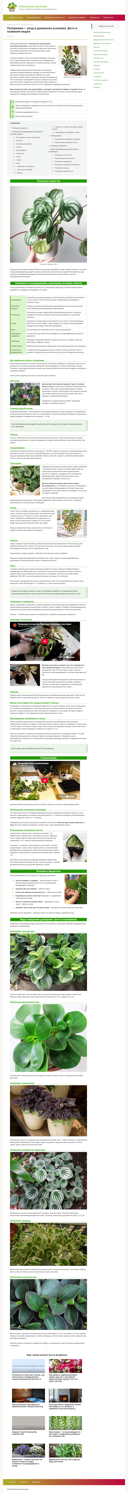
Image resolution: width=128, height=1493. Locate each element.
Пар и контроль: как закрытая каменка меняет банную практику (27, 1405)
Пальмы (97, 69)
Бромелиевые (99, 36)
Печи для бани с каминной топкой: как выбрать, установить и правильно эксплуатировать (65, 1406)
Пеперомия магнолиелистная (65, 158)
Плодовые (98, 76)
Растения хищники (101, 80)
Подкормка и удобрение (25, 166)
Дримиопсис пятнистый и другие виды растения (64, 1460)
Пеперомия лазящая (62, 168)
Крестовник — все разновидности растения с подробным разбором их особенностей (64, 1434)
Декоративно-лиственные (55, 17)
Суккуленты (98, 84)
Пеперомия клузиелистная (64, 171)
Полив (18, 157)
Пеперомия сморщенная (63, 161)
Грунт (18, 163)
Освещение (20, 153)
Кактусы (97, 47)
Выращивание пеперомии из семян (68, 132)
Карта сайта (36, 1482)
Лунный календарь (101, 62)
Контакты (12, 1482)
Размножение (56, 136)
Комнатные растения (33, 6)
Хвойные (97, 87)
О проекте (24, 1482)
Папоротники (108, 17)
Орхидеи (97, 65)
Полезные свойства (19, 128)
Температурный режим (24, 144)
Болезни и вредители (59, 146)
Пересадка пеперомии (24, 170)
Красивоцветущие (34, 17)
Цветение (19, 141)
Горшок (18, 160)
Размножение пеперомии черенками (67, 139)
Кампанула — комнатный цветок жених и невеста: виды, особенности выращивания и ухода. (27, 1462)
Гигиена (19, 147)
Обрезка (20, 173)
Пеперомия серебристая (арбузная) (67, 165)
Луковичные (94, 17)
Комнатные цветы (16, 17)
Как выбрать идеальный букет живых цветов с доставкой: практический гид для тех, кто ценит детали (63, 1378)
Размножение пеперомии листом (66, 142)
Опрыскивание (21, 150)
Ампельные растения (102, 32)
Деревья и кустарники (77, 17)
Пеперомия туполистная (63, 155)
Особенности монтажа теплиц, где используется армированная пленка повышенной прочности (28, 1377)
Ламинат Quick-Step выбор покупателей (24, 1433)
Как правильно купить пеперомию (28, 137)
